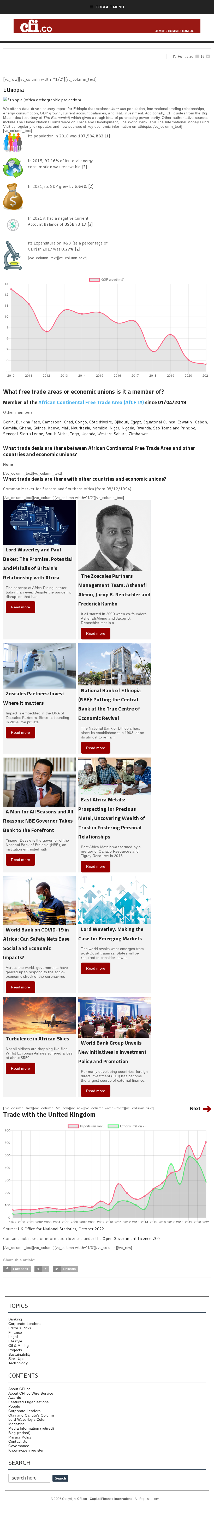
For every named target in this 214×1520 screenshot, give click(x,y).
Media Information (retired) (31, 1428)
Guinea (39, 427)
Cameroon (52, 421)
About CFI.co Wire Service (30, 1393)
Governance (18, 1446)
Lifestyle (15, 1341)
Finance (15, 1332)
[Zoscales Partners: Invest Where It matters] (39, 645)
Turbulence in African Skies (37, 1038)
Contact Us (17, 1441)
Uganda (88, 433)
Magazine (16, 1424)
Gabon (201, 421)
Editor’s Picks (19, 1328)
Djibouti (121, 421)
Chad (68, 421)
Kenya (53, 427)
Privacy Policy (20, 1437)
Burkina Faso (28, 421)
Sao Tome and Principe (174, 427)
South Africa (56, 433)
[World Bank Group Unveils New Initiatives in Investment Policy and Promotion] (114, 999)
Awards (14, 1397)
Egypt (135, 421)
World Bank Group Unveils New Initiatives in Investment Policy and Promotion (112, 1052)
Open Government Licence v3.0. (131, 1238)
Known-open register (26, 1450)
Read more (20, 607)
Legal (13, 1337)
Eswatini (185, 421)
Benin (8, 421)
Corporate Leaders (24, 1323)
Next (195, 1108)
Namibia (100, 427)
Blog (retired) (19, 1433)
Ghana (25, 427)
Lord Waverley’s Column (29, 1419)
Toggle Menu (110, 7)
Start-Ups (16, 1358)
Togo (74, 433)
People (14, 1406)
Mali (65, 427)
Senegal (10, 433)
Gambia (10, 427)
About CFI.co (19, 1389)
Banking (15, 1319)
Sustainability (19, 1354)
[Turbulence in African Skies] (39, 999)
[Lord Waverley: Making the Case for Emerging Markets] (114, 878)
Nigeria (128, 427)
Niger (114, 427)
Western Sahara (112, 433)
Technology (18, 1363)
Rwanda (143, 427)
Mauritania (80, 427)
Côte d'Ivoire (100, 421)
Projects (15, 1350)
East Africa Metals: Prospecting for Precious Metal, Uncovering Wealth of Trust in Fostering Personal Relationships (111, 818)
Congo (81, 421)
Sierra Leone (31, 433)
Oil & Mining (18, 1345)
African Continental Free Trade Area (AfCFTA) (91, 402)
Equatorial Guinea (159, 421)
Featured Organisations (28, 1402)
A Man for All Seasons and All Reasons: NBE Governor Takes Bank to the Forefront (38, 820)
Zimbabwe (138, 433)
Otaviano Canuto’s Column (31, 1415)
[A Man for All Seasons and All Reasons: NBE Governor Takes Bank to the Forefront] (39, 760)
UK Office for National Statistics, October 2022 (61, 1228)
